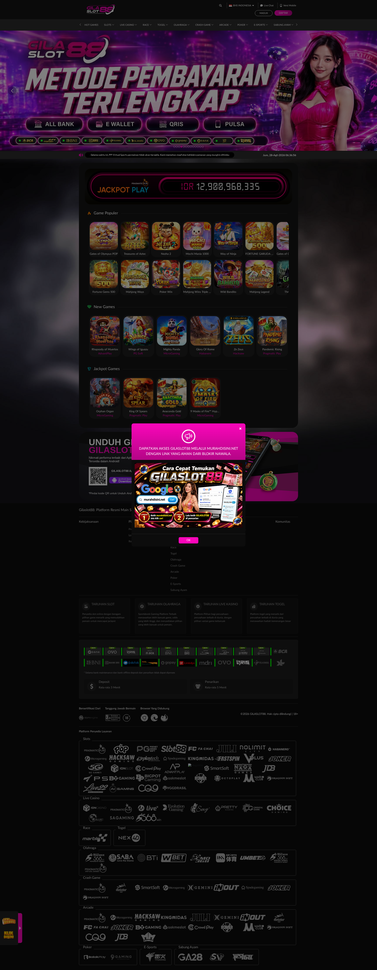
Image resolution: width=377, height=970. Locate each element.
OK (188, 540)
